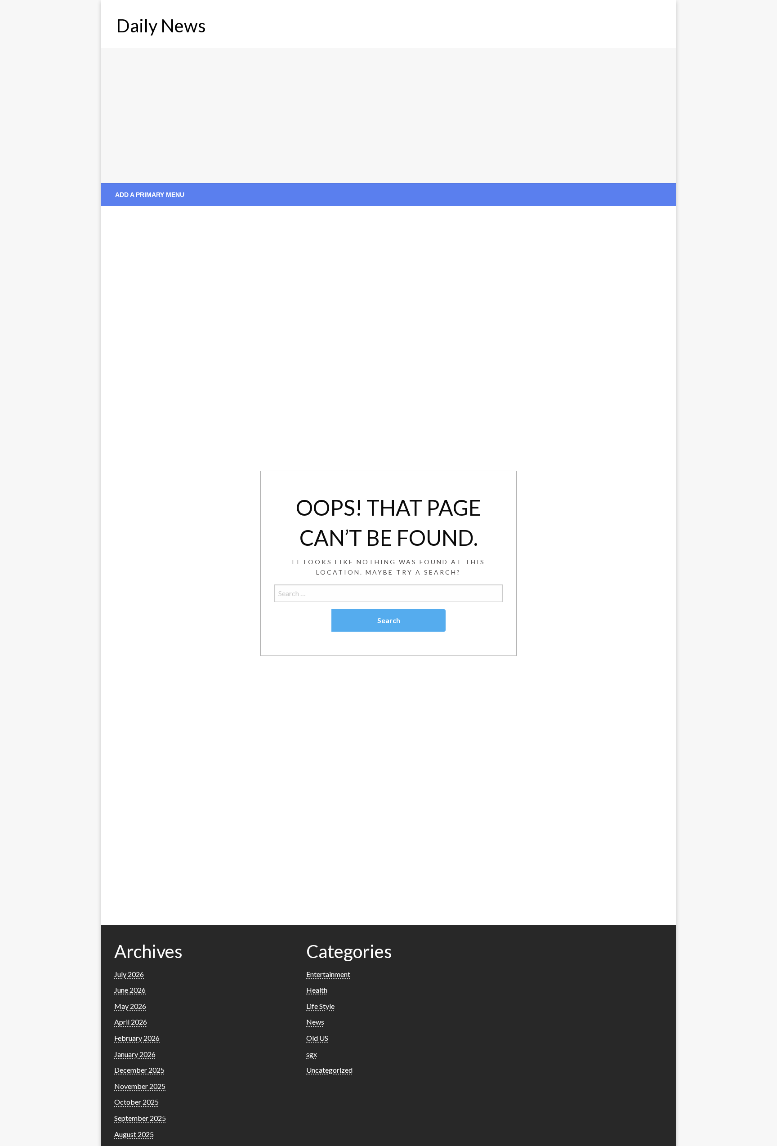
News (315, 1021)
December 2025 (139, 1070)
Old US (317, 1038)
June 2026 (130, 989)
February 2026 (137, 1038)
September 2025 (140, 1118)
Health (316, 989)
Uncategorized (329, 1070)
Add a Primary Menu (149, 194)
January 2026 (135, 1054)
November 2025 (139, 1086)
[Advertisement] (388, 115)
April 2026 (130, 1021)
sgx (311, 1054)
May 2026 (130, 1006)
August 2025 (134, 1134)
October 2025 (136, 1101)
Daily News (161, 25)
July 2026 (129, 974)
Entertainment (328, 974)
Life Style (320, 1006)
